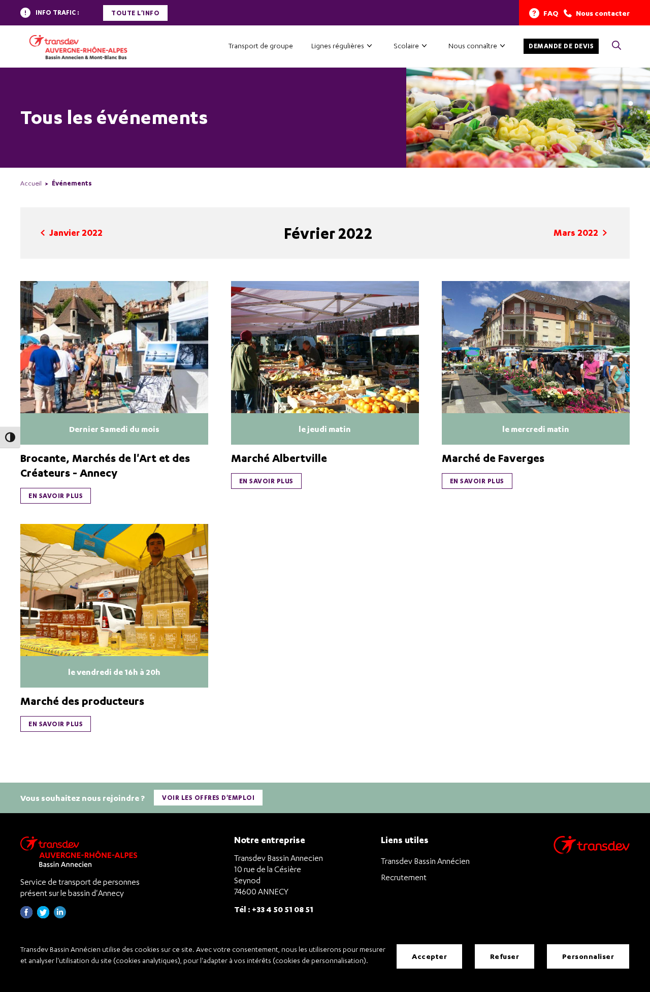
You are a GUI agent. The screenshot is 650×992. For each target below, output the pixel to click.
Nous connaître (472, 45)
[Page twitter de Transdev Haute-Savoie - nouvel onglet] (43, 915)
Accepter (429, 956)
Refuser (504, 956)
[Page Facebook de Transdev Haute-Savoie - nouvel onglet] (26, 915)
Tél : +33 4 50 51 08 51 (273, 909)
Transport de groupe (261, 45)
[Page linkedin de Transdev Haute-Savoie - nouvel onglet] (60, 915)
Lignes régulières (337, 45)
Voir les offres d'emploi (208, 797)
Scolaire (406, 45)
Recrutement (404, 877)
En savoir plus (55, 496)
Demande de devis (561, 46)
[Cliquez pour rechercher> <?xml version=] (616, 46)
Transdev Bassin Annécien (425, 860)
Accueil (31, 183)
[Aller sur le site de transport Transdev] (592, 851)
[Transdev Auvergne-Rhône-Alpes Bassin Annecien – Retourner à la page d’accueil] (81, 851)
